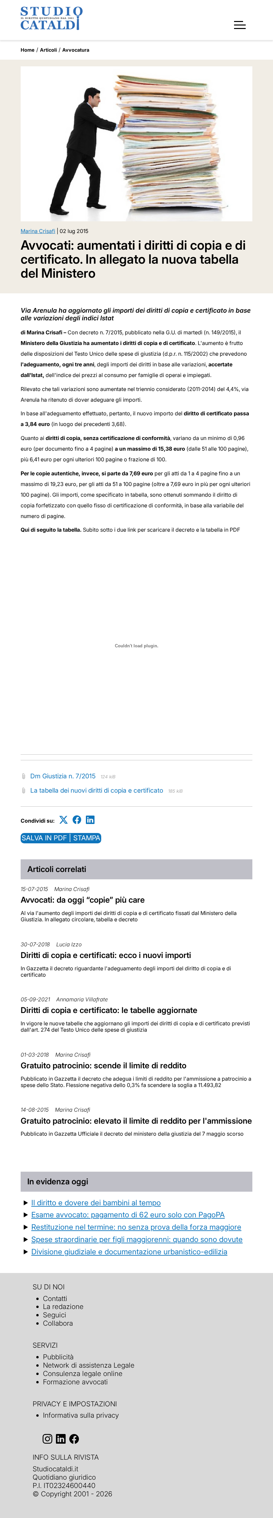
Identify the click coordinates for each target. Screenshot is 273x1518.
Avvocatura (75, 50)
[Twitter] (63, 819)
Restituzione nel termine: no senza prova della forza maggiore (136, 1226)
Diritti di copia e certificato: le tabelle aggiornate (109, 1010)
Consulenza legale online (83, 1373)
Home (28, 50)
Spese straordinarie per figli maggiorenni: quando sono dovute (137, 1239)
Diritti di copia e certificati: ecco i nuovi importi (106, 955)
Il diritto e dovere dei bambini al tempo (96, 1202)
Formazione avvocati (75, 1382)
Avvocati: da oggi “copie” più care (83, 900)
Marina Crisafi (38, 231)
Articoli (48, 50)
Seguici (54, 1315)
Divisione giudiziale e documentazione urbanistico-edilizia (129, 1251)
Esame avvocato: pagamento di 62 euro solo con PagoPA (128, 1214)
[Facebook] (77, 819)
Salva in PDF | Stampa (61, 838)
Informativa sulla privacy (81, 1415)
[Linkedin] (90, 819)
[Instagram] (47, 1439)
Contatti (55, 1298)
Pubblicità (58, 1357)
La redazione (63, 1306)
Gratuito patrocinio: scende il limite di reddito (103, 1065)
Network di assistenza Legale (89, 1365)
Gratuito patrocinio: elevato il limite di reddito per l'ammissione (136, 1121)
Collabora (58, 1323)
